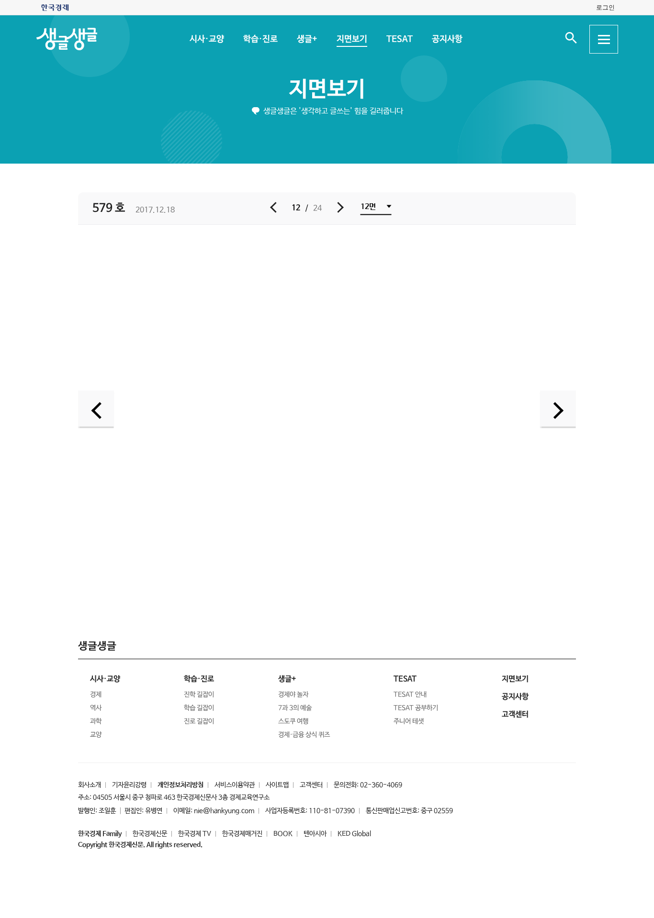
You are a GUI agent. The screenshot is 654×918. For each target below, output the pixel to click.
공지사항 (446, 39)
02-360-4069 (381, 785)
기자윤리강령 (129, 785)
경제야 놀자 (293, 694)
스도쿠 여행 (293, 721)
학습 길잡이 (199, 708)
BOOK (283, 834)
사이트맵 (277, 785)
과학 (95, 721)
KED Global (354, 834)
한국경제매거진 (242, 834)
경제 (95, 694)
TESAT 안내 (410, 694)
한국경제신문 (150, 834)
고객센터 (311, 785)
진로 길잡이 (199, 721)
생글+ (306, 39)
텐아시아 (315, 834)
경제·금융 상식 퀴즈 (304, 735)
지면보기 (351, 39)
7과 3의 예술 (295, 708)
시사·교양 (206, 39)
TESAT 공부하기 (416, 708)
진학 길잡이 (199, 694)
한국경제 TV (194, 834)
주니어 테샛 (409, 721)
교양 (95, 735)
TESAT (399, 39)
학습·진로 (260, 39)
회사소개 (89, 785)
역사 (95, 708)
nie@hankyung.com (224, 811)
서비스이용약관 (234, 785)
